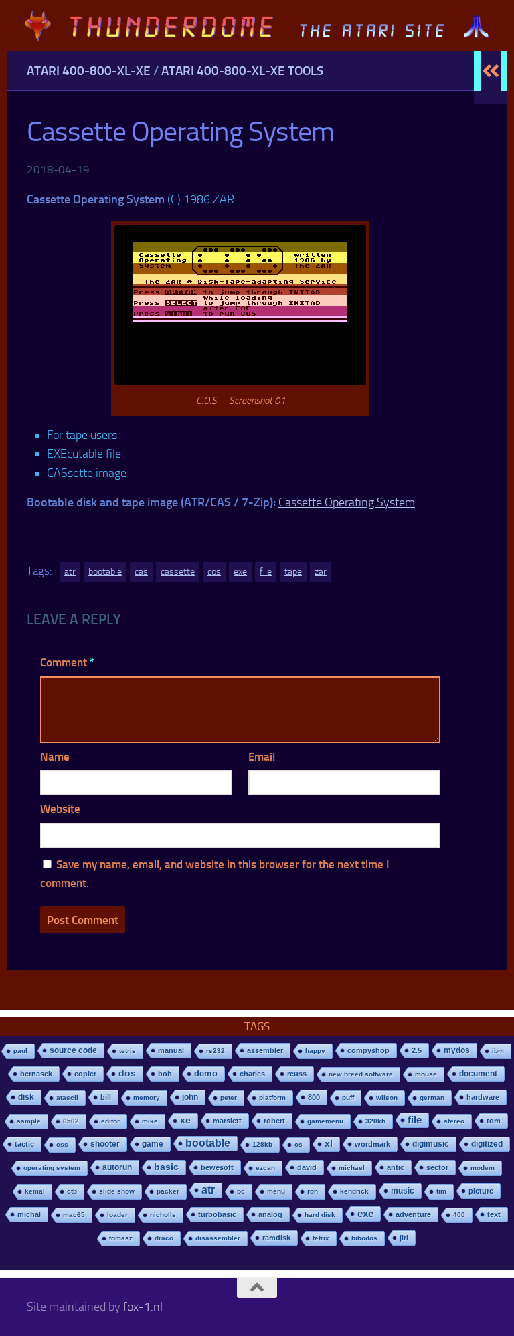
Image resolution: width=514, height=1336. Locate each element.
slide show (117, 1191)
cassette (178, 571)
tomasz (121, 1238)
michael (352, 1167)
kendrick (354, 1191)
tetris (127, 1050)
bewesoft (217, 1167)
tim (441, 1191)
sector (437, 1167)
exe (240, 571)
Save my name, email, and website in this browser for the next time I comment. (215, 874)
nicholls (163, 1214)
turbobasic (217, 1214)
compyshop (368, 1050)
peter (228, 1097)
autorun (117, 1167)
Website (60, 809)
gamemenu (325, 1121)
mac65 (74, 1214)
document (478, 1073)
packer (168, 1191)
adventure (413, 1214)
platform (272, 1097)
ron (312, 1191)
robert (274, 1121)
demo (206, 1073)
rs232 (215, 1050)
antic (395, 1167)
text (494, 1214)
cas (141, 571)
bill (105, 1097)
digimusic (430, 1144)
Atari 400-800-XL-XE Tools (242, 70)
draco (164, 1238)
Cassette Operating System (346, 502)
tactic (24, 1144)
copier (85, 1074)
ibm (498, 1050)
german (432, 1097)
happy (315, 1050)
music (402, 1191)
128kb (262, 1144)
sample (29, 1121)
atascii (67, 1097)
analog (270, 1214)
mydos (457, 1050)
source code (73, 1050)
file (266, 571)
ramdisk (276, 1238)
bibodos (364, 1238)
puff (348, 1097)
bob (165, 1074)
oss (62, 1144)
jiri (404, 1238)
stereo (454, 1121)
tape (293, 571)
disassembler (217, 1238)
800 (314, 1097)
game (152, 1144)
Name (55, 756)
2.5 (417, 1050)
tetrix (321, 1238)
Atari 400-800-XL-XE (89, 70)
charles (252, 1074)
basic (166, 1167)
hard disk (320, 1214)
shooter (105, 1144)
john (190, 1096)
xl (329, 1144)
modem (482, 1167)
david (307, 1167)
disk (26, 1097)
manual (171, 1050)
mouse (426, 1074)
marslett (227, 1121)
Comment (67, 662)
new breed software (361, 1074)
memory (146, 1097)
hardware (482, 1097)
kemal (35, 1191)
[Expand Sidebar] (490, 71)
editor (110, 1121)
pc (241, 1191)
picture (480, 1191)
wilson (387, 1097)
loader (117, 1214)
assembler (265, 1050)
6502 (71, 1121)
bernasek (36, 1074)
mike (150, 1121)
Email (261, 756)
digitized (487, 1144)
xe (185, 1120)
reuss (297, 1074)
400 (459, 1214)
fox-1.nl (143, 1306)
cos (214, 571)
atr (70, 571)
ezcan (265, 1167)
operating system (51, 1167)
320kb (375, 1121)
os (298, 1144)
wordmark (372, 1144)
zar (321, 571)
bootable (105, 571)
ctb (72, 1191)
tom (494, 1121)
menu (276, 1191)
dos (127, 1073)
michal (29, 1214)
